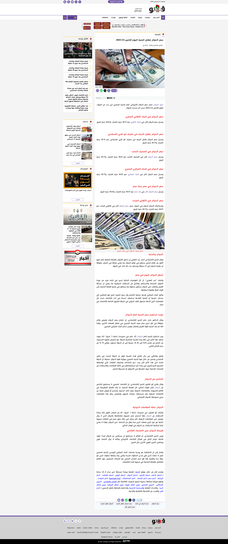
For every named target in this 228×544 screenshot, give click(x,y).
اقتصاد (132, 17)
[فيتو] (157, 9)
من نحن (124, 536)
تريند (134, 532)
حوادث (113, 17)
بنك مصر (137, 191)
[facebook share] (108, 90)
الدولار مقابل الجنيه (107, 503)
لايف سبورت (71, 532)
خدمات (96, 527)
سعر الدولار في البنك (141, 503)
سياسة (147, 17)
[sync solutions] (126, 542)
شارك (113, 90)
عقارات (78, 527)
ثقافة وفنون (123, 17)
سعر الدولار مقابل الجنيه (124, 503)
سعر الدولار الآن (151, 191)
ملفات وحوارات (117, 532)
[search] (65, 17)
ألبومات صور (141, 532)
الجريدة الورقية (115, 1)
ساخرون (150, 532)
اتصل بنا (117, 536)
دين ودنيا (158, 532)
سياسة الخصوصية (107, 536)
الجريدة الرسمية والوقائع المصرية (87, 532)
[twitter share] (105, 90)
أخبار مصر (156, 17)
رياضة (140, 17)
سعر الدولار (158, 104)
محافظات (105, 17)
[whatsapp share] (101, 90)
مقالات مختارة (87, 527)
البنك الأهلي (136, 122)
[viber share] (118, 500)
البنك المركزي (133, 174)
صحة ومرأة (70, 527)
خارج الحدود (104, 527)
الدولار (140, 336)
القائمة (71, 17)
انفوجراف (127, 532)
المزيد (78, 163)
